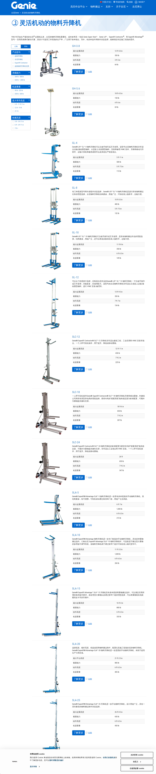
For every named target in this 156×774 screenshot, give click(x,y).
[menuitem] (79, 7)
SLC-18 (76, 392)
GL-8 (74, 187)
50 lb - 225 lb (19, 90)
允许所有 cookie (137, 755)
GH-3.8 (76, 46)
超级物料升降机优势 (22, 66)
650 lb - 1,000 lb (20, 80)
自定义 (135, 762)
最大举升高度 (18, 100)
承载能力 (16, 73)
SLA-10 (76, 535)
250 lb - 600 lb (19, 94)
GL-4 (74, 143)
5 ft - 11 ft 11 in (19, 104)
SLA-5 (75, 492)
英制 (25, 46)
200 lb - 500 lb (19, 77)
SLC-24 (76, 442)
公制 (16, 46)
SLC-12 (76, 336)
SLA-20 (76, 644)
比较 (90, 72)
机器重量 (16, 86)
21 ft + (17, 111)
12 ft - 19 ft (18, 108)
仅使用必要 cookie (137, 768)
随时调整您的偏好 (56, 760)
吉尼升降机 (19, 59)
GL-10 (75, 232)
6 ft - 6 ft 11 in (19, 125)
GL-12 (75, 277)
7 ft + (16, 128)
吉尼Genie (15, 13)
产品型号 (16, 52)
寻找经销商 (119, 2)
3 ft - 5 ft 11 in (19, 121)
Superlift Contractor (21, 63)
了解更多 (78, 71)
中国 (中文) (106, 2)
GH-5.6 (76, 88)
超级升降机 (19, 56)
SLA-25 (76, 700)
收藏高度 (16, 117)
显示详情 (33, 767)
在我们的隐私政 (109, 757)
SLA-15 (76, 588)
